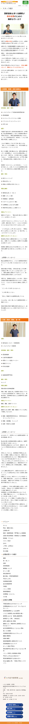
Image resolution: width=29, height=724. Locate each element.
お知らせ (5, 548)
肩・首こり (6, 560)
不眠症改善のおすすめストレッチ (12, 603)
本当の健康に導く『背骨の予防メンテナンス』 (14, 662)
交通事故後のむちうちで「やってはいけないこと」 (14, 607)
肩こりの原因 (7, 631)
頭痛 (4, 563)
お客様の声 (6, 530)
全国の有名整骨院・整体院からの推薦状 (14, 535)
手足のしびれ (7, 578)
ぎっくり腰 (6, 571)
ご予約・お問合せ (8, 546)
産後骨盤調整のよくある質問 (11, 611)
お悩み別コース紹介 (10, 554)
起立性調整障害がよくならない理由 (13, 628)
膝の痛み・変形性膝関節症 (10, 576)
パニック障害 (7, 589)
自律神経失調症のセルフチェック (12, 633)
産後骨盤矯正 (7, 591)
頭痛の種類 (6, 638)
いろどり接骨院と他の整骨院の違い (13, 613)
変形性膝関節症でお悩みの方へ (12, 658)
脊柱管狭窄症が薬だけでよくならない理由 (14, 649)
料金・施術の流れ (8, 528)
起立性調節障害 (7, 584)
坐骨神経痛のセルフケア (10, 643)
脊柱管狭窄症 (7, 573)
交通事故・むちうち (8, 594)
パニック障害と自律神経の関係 (12, 653)
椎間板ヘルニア (7, 568)
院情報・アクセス (8, 538)
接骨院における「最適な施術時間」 (13, 616)
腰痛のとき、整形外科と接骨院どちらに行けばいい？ (14, 624)
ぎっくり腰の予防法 (8, 646)
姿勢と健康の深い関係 (9, 621)
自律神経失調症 (7, 581)
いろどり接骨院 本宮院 (16, 722)
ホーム (5, 525)
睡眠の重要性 (7, 636)
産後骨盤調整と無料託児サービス (12, 641)
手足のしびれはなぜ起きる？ (11, 656)
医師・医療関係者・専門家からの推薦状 (14, 533)
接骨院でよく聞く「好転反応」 (12, 618)
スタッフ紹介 (7, 541)
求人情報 (5, 551)
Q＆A (4, 543)
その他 (5, 596)
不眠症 (5, 586)
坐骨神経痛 (6, 566)
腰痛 (4, 558)
